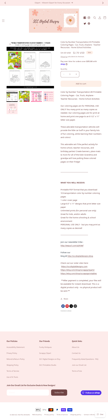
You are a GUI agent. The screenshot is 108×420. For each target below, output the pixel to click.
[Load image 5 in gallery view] (12, 108)
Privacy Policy (12, 353)
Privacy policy (49, 415)
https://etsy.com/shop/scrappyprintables (79, 273)
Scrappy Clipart (45, 353)
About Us (75, 347)
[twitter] (71, 306)
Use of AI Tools (12, 377)
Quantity (64, 69)
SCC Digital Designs (22, 415)
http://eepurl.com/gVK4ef (72, 245)
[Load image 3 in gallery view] (36, 96)
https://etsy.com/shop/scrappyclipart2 (77, 269)
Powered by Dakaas (66, 310)
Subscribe (59, 392)
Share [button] (66, 299)
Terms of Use (77, 371)
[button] (3, 21)
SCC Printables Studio (47, 365)
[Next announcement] (103, 3)
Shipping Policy (12, 365)
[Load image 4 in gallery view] (48, 96)
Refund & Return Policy (15, 359)
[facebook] (63, 306)
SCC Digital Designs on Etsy (49, 359)
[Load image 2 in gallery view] (24, 96)
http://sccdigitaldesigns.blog (80, 256)
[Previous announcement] (5, 3)
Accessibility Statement (16, 347)
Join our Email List (79, 365)
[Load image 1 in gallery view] (12, 96)
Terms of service (62, 415)
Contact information (91, 415)
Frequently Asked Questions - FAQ (85, 359)
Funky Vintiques (45, 347)
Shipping (64, 57)
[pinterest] (67, 306)
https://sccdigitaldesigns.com (74, 266)
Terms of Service (13, 371)
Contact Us (76, 353)
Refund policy (37, 415)
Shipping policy (75, 415)
